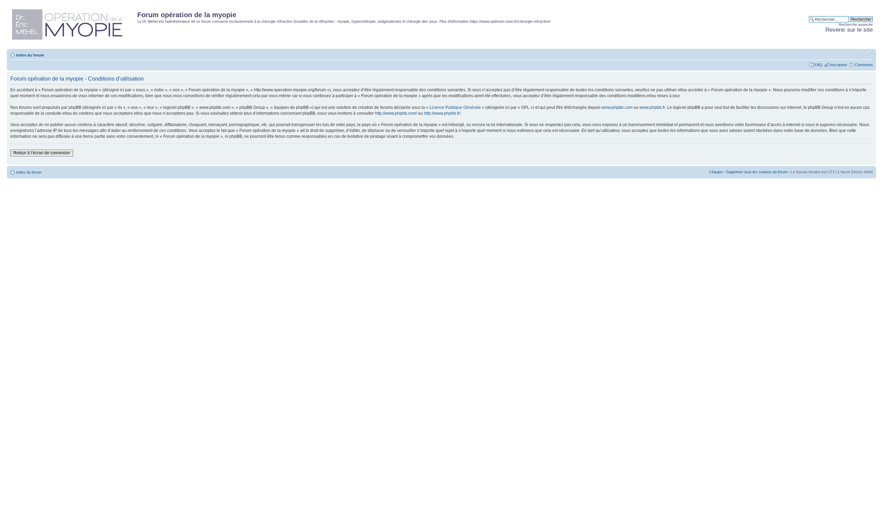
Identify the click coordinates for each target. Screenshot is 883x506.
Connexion (864, 65)
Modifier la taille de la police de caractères (868, 54)
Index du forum (30, 55)
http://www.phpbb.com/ (396, 113)
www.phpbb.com (617, 107)
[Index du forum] (73, 23)
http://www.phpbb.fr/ (442, 113)
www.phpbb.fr (652, 107)
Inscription (838, 65)
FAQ (818, 65)
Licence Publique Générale (455, 107)
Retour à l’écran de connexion (41, 153)
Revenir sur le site (849, 30)
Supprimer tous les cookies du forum (756, 172)
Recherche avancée (856, 24)
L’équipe (716, 172)
